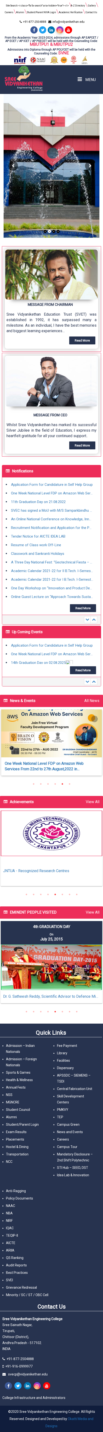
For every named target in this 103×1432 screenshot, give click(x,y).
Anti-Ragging (16, 1191)
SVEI (9, 1280)
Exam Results (16, 1132)
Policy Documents (19, 1198)
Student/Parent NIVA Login (41, 12)
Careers (9, 12)
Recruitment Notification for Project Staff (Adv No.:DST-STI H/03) (52, 663)
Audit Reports (16, 1265)
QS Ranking (14, 1258)
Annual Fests (16, 1087)
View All (92, 802)
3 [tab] (48, 784)
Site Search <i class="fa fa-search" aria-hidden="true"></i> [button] (37, 5)
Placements (15, 1139)
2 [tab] (40, 784)
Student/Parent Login (22, 1124)
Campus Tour (67, 1147)
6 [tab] (69, 784)
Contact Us (91, 12)
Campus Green (68, 1124)
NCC (9, 1162)
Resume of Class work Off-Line (36, 536)
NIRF (9, 1221)
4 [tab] (55, 784)
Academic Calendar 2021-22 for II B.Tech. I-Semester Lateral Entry (52, 562)
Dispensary (65, 1068)
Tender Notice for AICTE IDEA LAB (38, 528)
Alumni (20, 12)
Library (62, 1053)
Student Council (18, 1110)
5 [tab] (62, 784)
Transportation (17, 1154)
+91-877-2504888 (34, 21)
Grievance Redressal (21, 1287)
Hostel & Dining (17, 1147)
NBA (9, 1213)
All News (91, 700)
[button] (51, 299)
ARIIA (10, 1250)
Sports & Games (18, 1072)
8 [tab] (76, 894)
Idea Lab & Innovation (73, 1175)
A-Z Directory (78, 5)
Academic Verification (71, 12)
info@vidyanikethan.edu (68, 21)
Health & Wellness (19, 1080)
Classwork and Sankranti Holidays (37, 545)
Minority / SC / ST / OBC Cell (27, 1295)
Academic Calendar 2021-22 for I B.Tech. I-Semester (52, 571)
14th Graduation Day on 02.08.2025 (38, 654)
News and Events (70, 1132)
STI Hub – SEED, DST (72, 1168)
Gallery (92, 5)
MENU (90, 79)
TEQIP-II (12, 1235)
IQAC (10, 1228)
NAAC (10, 1206)
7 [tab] (69, 894)
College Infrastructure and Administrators (33, 1398)
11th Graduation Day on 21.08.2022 (38, 493)
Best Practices (17, 1273)
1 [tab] (33, 784)
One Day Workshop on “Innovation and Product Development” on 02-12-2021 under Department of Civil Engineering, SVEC (52, 579)
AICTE (10, 1243)
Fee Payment (67, 1046)
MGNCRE (12, 1102)
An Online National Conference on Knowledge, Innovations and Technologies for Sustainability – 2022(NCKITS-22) (52, 510)
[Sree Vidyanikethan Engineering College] (41, 78)
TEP (60, 1117)
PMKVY (62, 1110)
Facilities (63, 1060)
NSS (9, 1095)
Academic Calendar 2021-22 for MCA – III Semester (52, 597)
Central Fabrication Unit (74, 1089)
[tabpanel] (51, 851)
